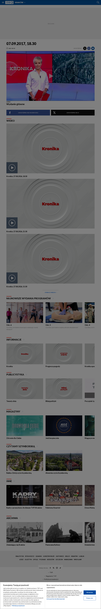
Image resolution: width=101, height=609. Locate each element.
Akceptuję (89, 592)
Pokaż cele (89, 598)
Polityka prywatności (18, 605)
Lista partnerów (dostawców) (56, 599)
